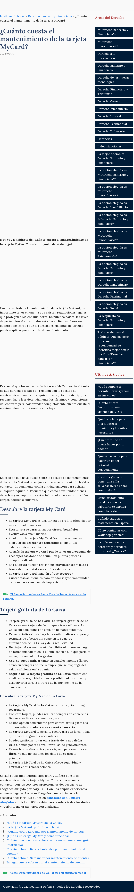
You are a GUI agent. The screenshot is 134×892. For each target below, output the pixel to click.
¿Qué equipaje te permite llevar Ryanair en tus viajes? (113, 391)
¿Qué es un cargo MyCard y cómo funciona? (38, 836)
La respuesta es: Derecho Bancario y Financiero (111, 320)
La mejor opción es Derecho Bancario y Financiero (111, 158)
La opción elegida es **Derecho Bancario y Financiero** (113, 174)
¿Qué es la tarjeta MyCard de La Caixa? (34, 823)
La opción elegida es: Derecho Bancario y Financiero (112, 268)
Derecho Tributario (111, 131)
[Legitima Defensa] (21, 5)
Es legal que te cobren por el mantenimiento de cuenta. (46, 862)
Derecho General (110, 101)
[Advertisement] (45, 149)
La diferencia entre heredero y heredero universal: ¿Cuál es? (112, 546)
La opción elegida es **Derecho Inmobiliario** (112, 191)
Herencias (105, 139)
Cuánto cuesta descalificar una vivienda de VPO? (110, 407)
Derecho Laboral (109, 116)
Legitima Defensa (12, 16)
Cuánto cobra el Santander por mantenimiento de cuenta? (48, 858)
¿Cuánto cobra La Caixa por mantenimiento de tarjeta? (45, 831)
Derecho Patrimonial (112, 124)
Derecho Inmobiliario (113, 109)
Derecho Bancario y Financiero (50, 16)
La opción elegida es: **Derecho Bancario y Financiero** (113, 219)
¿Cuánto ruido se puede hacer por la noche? (111, 444)
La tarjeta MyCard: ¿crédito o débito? (33, 827)
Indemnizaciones (110, 146)
